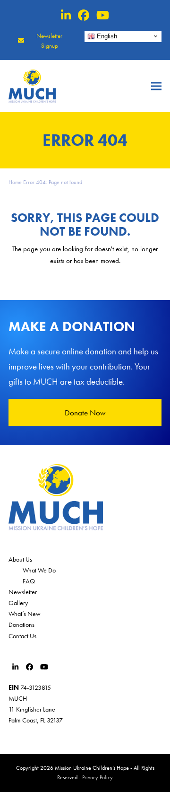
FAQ (29, 581)
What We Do (39, 570)
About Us (20, 559)
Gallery (18, 602)
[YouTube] (102, 15)
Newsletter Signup (49, 41)
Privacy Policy (97, 777)
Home (15, 182)
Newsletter (22, 592)
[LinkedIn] (66, 15)
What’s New (24, 613)
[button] (156, 86)
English (106, 35)
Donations (21, 624)
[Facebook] (83, 15)
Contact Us (22, 636)
